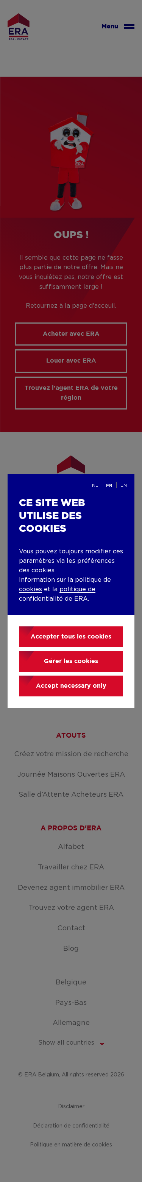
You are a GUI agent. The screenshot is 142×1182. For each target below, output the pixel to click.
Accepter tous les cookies (71, 637)
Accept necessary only (71, 686)
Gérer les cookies (71, 661)
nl (95, 485)
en (123, 485)
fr (109, 485)
